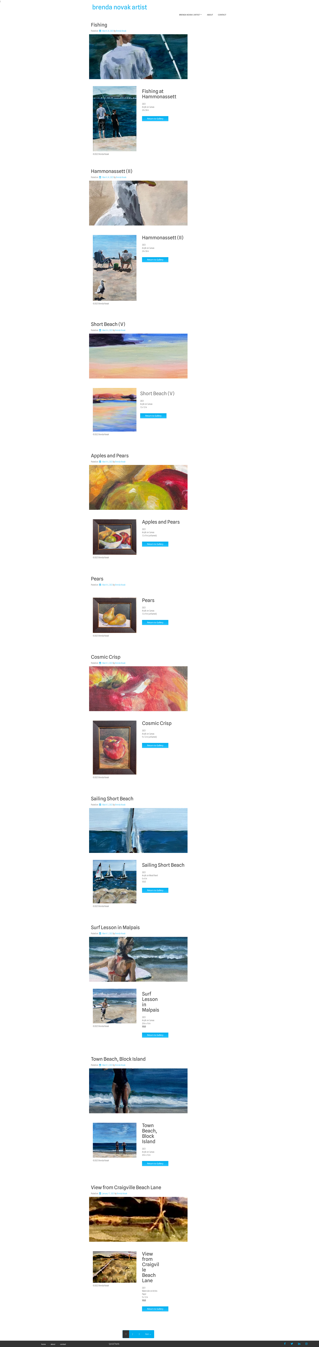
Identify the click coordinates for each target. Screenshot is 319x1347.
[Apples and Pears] (138, 487)
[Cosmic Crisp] (138, 688)
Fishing (99, 25)
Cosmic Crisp (105, 657)
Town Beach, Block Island (118, 1059)
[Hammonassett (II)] (138, 203)
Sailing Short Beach (112, 798)
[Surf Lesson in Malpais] (138, 959)
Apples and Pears (110, 455)
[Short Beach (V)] (138, 356)
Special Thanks (114, 1343)
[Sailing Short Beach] (138, 830)
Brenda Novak (121, 30)
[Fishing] (138, 56)
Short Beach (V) (108, 324)
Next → (148, 1334)
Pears (97, 579)
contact (222, 15)
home (43, 1344)
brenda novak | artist (189, 15)
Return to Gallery (155, 118)
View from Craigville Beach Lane (126, 1187)
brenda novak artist (119, 7)
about (210, 15)
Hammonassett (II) (111, 171)
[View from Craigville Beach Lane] (138, 1219)
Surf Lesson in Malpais (115, 927)
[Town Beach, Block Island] (138, 1090)
